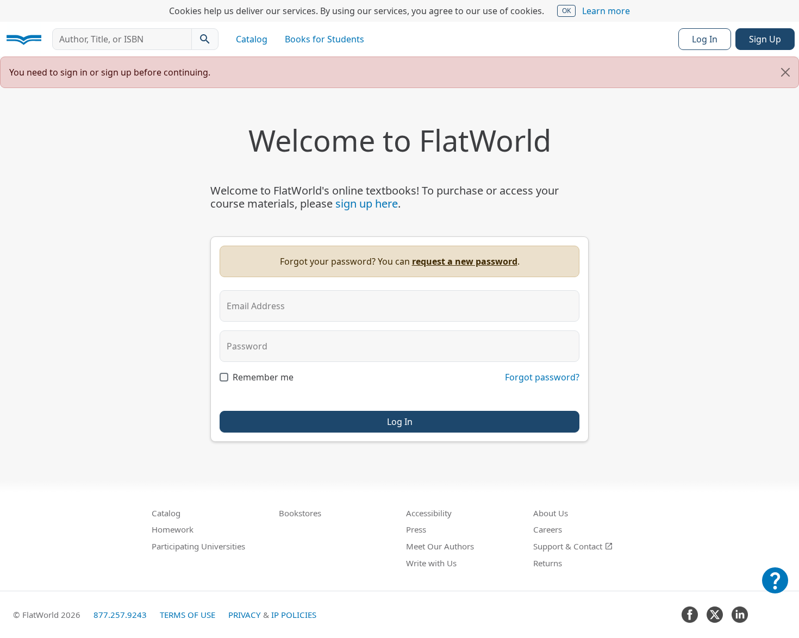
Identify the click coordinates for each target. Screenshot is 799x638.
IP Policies (293, 614)
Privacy (244, 614)
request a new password (464, 261)
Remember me (263, 377)
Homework (172, 529)
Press (416, 529)
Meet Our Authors (440, 546)
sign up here (366, 203)
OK (566, 10)
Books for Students (324, 39)
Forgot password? (542, 377)
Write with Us (431, 563)
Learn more (606, 11)
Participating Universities (198, 546)
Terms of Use (187, 614)
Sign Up (765, 39)
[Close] (785, 72)
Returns (547, 563)
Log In (704, 39)
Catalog (251, 39)
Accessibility (429, 513)
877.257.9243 (120, 614)
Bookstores (300, 513)
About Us (550, 513)
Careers (547, 529)
